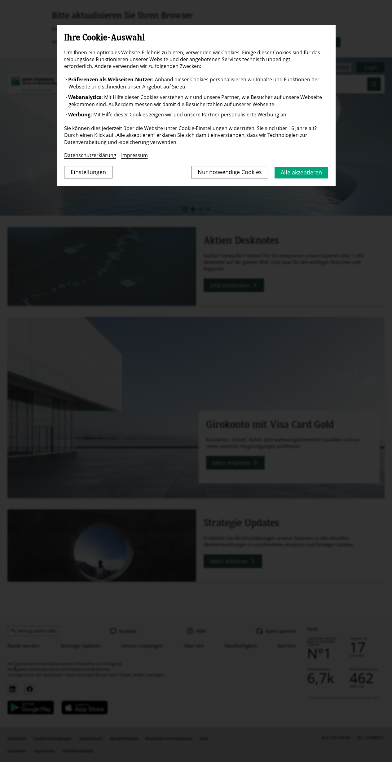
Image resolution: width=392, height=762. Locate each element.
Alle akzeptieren (301, 172)
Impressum (134, 155)
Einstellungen (88, 172)
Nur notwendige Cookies (230, 172)
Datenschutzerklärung (90, 155)
